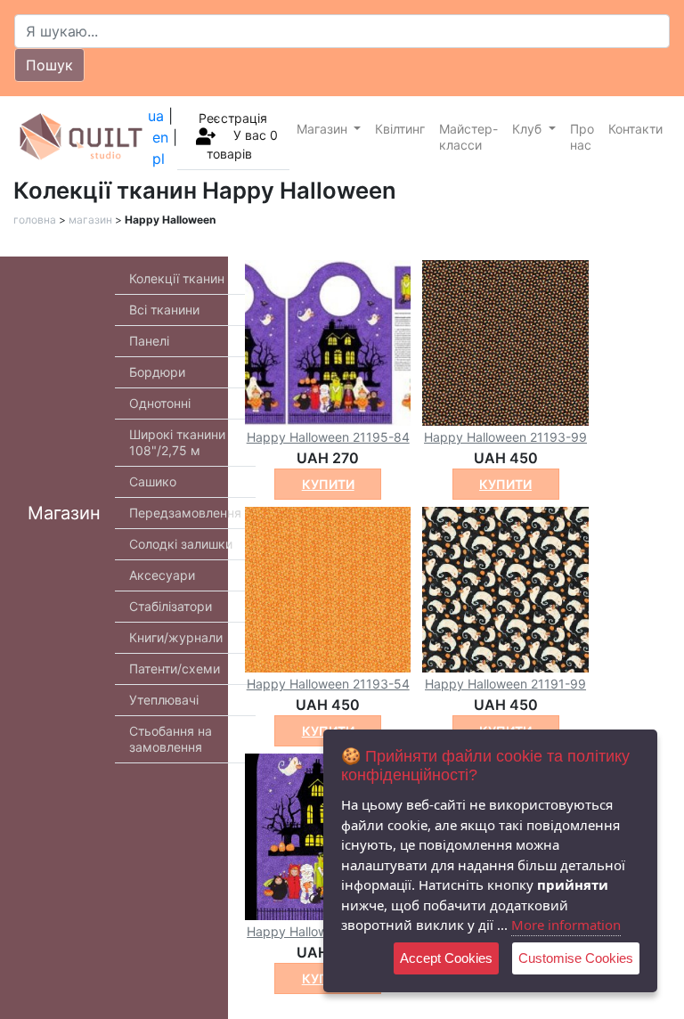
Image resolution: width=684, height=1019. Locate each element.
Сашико (152, 481)
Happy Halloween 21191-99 (505, 683)
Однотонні (160, 403)
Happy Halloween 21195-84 (328, 436)
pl (158, 158)
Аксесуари (162, 575)
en (160, 137)
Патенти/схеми (174, 668)
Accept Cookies (446, 958)
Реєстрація (233, 118)
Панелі (149, 340)
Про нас (582, 136)
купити (328, 484)
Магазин (324, 128)
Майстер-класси (468, 136)
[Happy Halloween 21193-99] (505, 341)
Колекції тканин (176, 278)
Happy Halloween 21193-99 (505, 436)
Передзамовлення (185, 512)
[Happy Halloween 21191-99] (505, 589)
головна (34, 219)
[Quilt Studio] (81, 136)
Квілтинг (400, 128)
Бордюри (157, 371)
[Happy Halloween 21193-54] (328, 589)
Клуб (528, 128)
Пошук (49, 65)
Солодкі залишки (180, 543)
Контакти (635, 128)
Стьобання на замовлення (170, 738)
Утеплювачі (164, 699)
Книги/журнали (176, 637)
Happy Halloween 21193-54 (328, 683)
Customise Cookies (575, 958)
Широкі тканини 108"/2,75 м (177, 442)
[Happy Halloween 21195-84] (328, 341)
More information (566, 924)
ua (156, 116)
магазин (90, 219)
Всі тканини (164, 309)
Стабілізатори (170, 606)
